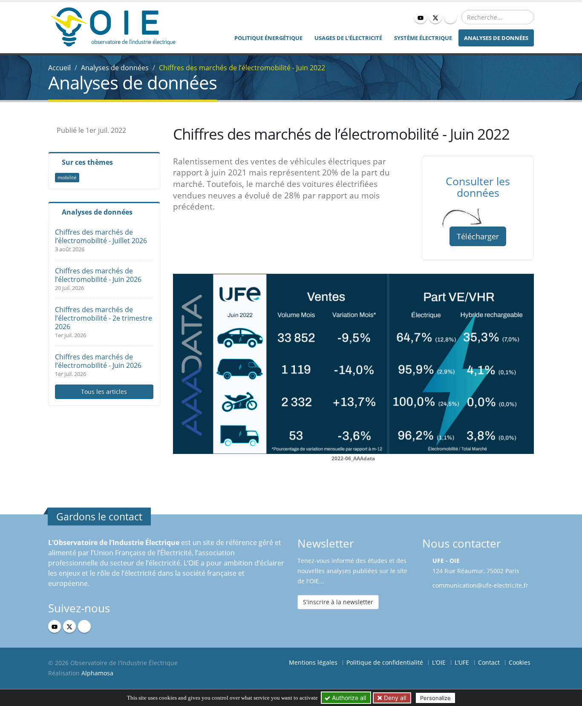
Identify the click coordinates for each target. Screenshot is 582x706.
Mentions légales (313, 662)
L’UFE (462, 662)
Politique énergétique (268, 38)
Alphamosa (97, 673)
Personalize (435, 698)
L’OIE (439, 662)
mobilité (67, 177)
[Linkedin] (450, 17)
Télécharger (478, 236)
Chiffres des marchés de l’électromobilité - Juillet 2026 (101, 236)
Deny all (394, 697)
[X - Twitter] (435, 17)
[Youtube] (420, 17)
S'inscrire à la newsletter (338, 602)
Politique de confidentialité (384, 662)
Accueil (59, 67)
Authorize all (348, 697)
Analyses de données (496, 38)
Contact (489, 662)
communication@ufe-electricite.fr (480, 585)
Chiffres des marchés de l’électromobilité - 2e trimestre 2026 (103, 318)
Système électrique (423, 38)
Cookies (519, 662)
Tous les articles (104, 391)
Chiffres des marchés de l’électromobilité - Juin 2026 (98, 275)
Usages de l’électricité (348, 38)
